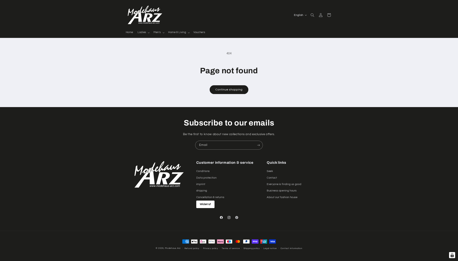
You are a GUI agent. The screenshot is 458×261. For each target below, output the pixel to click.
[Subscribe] (258, 145)
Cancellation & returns (210, 197)
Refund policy (191, 248)
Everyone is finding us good (284, 184)
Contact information (291, 248)
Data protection (206, 177)
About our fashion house (282, 197)
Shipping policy (251, 248)
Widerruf (205, 204)
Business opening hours (282, 190)
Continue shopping (229, 89)
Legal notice (270, 248)
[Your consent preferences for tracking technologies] (452, 255)
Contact (272, 177)
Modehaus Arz (173, 248)
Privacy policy (210, 248)
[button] (143, 32)
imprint (200, 184)
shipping (201, 190)
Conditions (203, 171)
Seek (270, 171)
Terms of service (231, 248)
